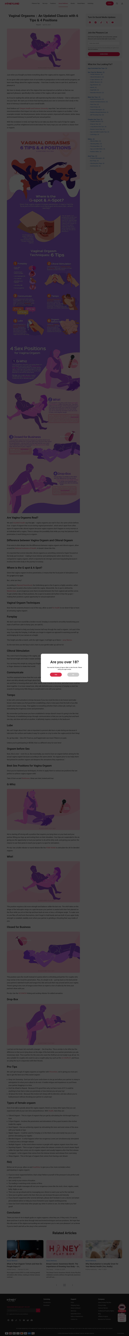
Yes (56, 674)
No (73, 674)
